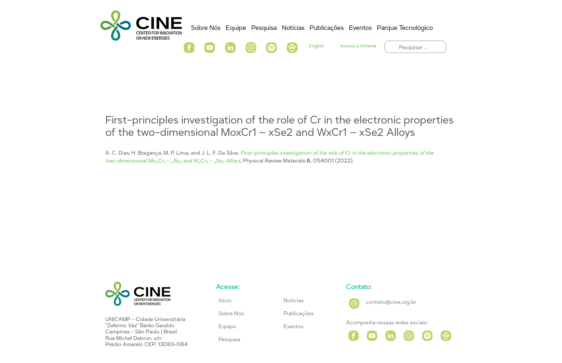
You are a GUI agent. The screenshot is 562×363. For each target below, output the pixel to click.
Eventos (293, 326)
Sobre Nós (231, 313)
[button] (189, 47)
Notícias (294, 300)
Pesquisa (229, 339)
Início (225, 300)
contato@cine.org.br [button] (391, 302)
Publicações (299, 313)
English (316, 46)
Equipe (227, 326)
